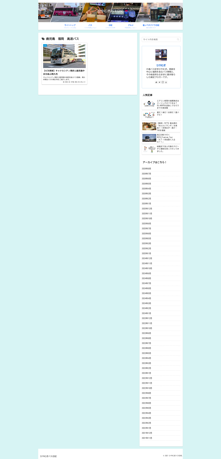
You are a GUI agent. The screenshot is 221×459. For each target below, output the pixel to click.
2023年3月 (146, 363)
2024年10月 (147, 268)
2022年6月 (146, 403)
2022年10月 (147, 388)
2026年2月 (146, 199)
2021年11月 (147, 438)
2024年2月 (146, 308)
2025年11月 (147, 213)
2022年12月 (147, 378)
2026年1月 (146, 203)
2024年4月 (146, 298)
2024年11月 (147, 263)
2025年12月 (147, 209)
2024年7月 (146, 283)
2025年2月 (146, 248)
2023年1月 (146, 373)
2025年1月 (146, 253)
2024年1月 (146, 313)
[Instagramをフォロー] (162, 82)
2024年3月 (146, 303)
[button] (178, 39)
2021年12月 (147, 433)
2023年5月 (146, 353)
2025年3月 (146, 243)
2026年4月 (146, 189)
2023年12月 (147, 318)
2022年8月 (146, 393)
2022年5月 (146, 408)
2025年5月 (146, 238)
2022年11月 (147, 383)
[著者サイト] (156, 82)
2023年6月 (146, 348)
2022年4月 (146, 413)
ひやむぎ (161, 65)
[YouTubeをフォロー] (166, 82)
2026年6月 (146, 179)
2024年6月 (146, 288)
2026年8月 (146, 169)
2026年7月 (146, 174)
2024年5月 (146, 293)
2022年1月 (146, 428)
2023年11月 (147, 323)
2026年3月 (146, 193)
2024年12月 (147, 258)
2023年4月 (146, 358)
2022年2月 (146, 423)
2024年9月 (146, 273)
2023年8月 (146, 338)
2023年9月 (146, 333)
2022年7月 (146, 398)
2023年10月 (147, 328)
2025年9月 (146, 223)
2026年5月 (146, 184)
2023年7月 (146, 343)
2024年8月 (146, 278)
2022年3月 (146, 418)
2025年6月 (146, 233)
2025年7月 (146, 228)
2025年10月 (147, 218)
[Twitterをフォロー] (159, 82)
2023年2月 (146, 368)
